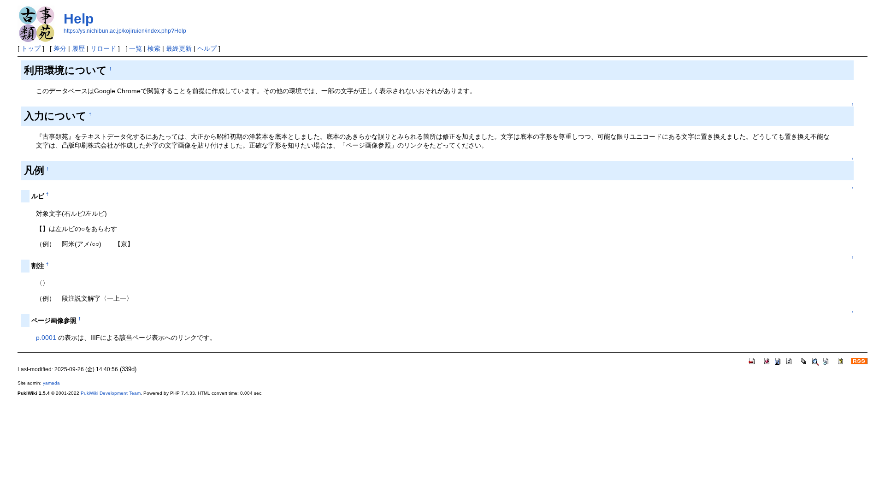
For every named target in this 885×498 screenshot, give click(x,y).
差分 (59, 48)
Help (79, 18)
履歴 (78, 48)
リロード (103, 48)
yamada (51, 382)
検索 (154, 48)
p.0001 (46, 337)
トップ (31, 48)
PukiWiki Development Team (111, 393)
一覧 (135, 48)
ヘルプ (207, 48)
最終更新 (179, 48)
